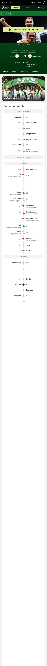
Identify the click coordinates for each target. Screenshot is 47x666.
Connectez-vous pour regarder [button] (25, 29)
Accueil (6, 71)
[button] (41, 7)
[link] (15, 7)
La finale (35, 71)
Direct (14, 71)
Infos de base (24, 71)
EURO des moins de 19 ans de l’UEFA (5, 7)
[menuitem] (17, 7)
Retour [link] (7, 13)
